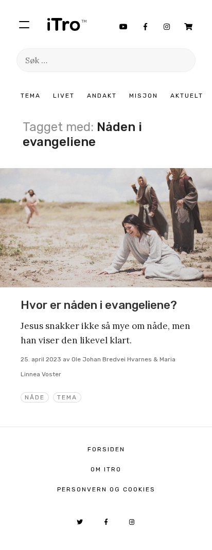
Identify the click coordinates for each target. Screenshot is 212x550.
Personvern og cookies (106, 489)
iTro (66, 24)
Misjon (143, 95)
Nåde (35, 397)
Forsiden (106, 449)
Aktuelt (186, 95)
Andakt (102, 95)
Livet (64, 95)
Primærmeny (24, 24)
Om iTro (106, 469)
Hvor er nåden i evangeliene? (99, 305)
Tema (31, 95)
